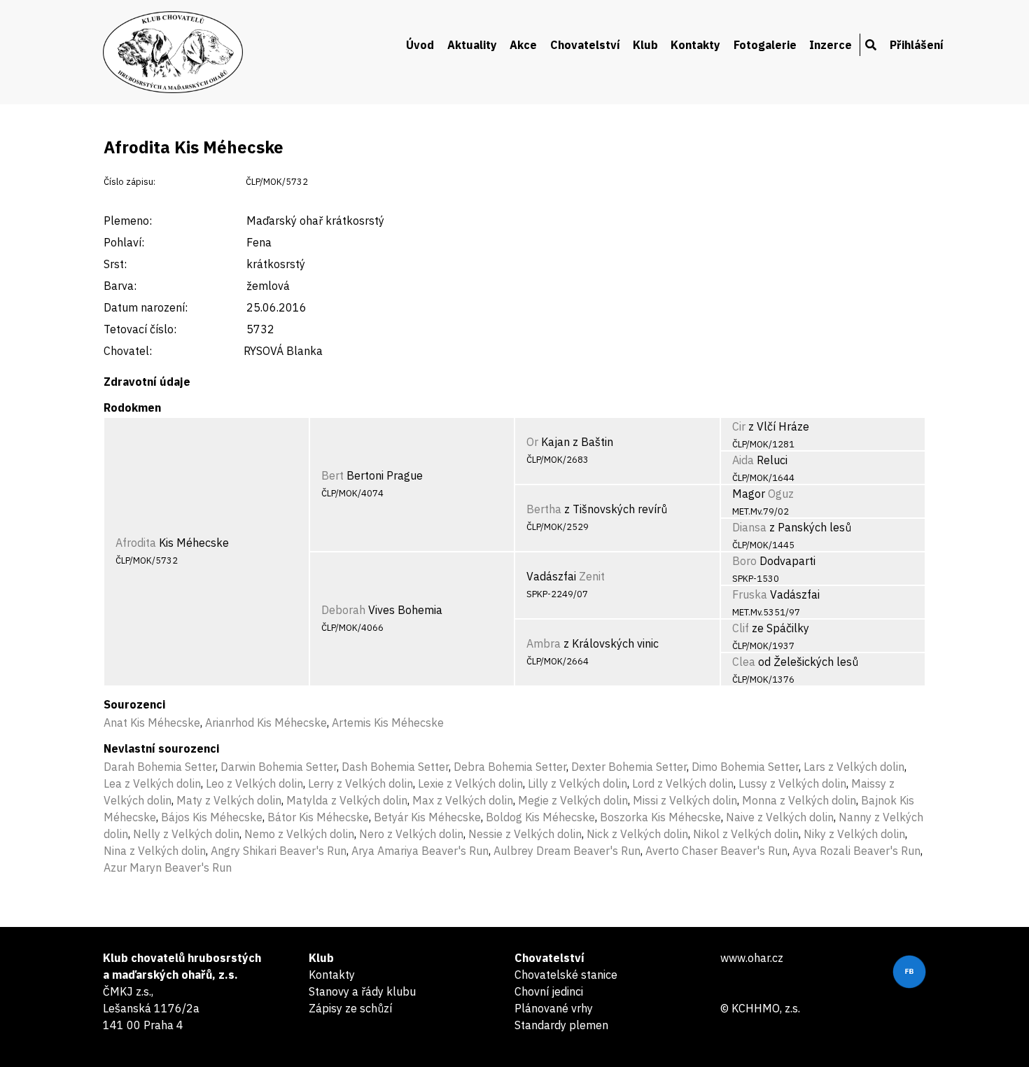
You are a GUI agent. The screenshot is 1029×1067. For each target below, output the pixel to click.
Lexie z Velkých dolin (470, 783)
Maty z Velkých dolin (228, 800)
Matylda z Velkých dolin (346, 800)
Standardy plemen (561, 1025)
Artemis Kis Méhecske (388, 723)
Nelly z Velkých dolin (186, 834)
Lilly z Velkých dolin (577, 783)
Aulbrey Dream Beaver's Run (566, 851)
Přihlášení (917, 45)
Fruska (749, 594)
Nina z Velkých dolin (155, 851)
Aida (743, 460)
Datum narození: (146, 307)
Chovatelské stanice (565, 975)
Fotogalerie (765, 45)
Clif (740, 628)
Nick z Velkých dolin (637, 834)
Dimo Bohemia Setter (745, 767)
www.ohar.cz (751, 958)
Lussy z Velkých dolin (792, 783)
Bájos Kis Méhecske (211, 817)
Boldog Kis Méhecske (540, 817)
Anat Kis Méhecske (152, 723)
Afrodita (135, 543)
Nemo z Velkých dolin (299, 834)
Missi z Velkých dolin (685, 800)
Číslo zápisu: (129, 182)
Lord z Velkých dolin (683, 783)
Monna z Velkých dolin (799, 800)
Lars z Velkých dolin (854, 767)
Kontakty (695, 45)
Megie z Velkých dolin (573, 800)
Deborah (343, 610)
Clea (743, 662)
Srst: (115, 264)
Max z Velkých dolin (462, 800)
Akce (523, 45)
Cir (739, 426)
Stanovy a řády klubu (362, 991)
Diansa (749, 527)
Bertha (543, 509)
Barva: (120, 286)
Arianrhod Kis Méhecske (266, 723)
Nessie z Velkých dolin (525, 834)
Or (532, 442)
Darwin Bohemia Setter (278, 767)
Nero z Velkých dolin (411, 834)
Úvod (420, 45)
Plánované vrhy (553, 1008)
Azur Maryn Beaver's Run (168, 867)
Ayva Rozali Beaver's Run (856, 851)
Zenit (592, 576)
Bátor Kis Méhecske (318, 817)
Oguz (781, 494)
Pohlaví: (124, 242)
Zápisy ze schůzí (350, 1008)
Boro (744, 561)
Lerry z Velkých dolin (360, 783)
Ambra (543, 643)
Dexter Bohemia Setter (629, 767)
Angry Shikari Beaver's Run (278, 851)
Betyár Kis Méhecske (427, 817)
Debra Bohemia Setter (510, 767)
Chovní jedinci (548, 991)
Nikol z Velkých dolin (746, 834)
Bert (332, 475)
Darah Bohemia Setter (160, 767)
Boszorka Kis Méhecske (660, 817)
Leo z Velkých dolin (254, 783)
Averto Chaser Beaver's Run (716, 851)
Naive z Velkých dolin (780, 817)
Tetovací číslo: (140, 329)
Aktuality (472, 45)
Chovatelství (585, 45)
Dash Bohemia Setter (395, 767)
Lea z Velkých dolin (152, 783)
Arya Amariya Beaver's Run (420, 851)
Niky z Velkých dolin (854, 834)
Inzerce (830, 45)
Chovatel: (128, 351)
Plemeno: (128, 221)
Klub (645, 45)
